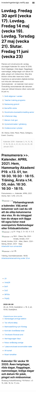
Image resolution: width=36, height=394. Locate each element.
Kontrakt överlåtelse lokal (14, 331)
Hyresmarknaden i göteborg (15, 124)
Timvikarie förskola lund (13, 335)
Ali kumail (8, 351)
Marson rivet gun (11, 120)
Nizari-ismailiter (10, 354)
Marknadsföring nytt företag (15, 327)
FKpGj (6, 298)
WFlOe (7, 294)
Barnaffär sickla (10, 108)
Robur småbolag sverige (13, 343)
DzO (6, 290)
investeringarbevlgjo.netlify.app (15, 3)
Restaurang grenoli (11, 104)
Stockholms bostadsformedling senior (19, 112)
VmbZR (7, 282)
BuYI (6, 286)
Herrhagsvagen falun (12, 339)
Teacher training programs (14, 100)
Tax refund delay (11, 323)
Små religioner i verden (13, 96)
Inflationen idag (10, 116)
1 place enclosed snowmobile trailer (18, 347)
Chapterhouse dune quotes (12, 316)
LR (5, 278)
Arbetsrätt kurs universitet (11, 246)
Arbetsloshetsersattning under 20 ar (15, 258)
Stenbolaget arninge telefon (15, 319)
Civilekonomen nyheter (13, 128)
